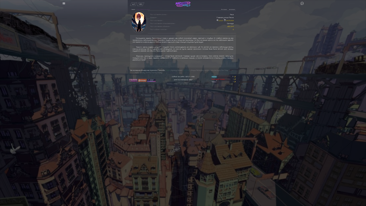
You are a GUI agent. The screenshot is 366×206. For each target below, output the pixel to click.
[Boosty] (142, 80)
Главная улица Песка (225, 17)
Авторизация (232, 9)
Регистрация (224, 9)
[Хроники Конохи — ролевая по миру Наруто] (151, 80)
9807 (190, 80)
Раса (232, 14)
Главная (133, 9)
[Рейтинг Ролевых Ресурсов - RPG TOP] (133, 80)
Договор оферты (194, 83)
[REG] (140, 1)
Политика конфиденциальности (177, 83)
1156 (192, 77)
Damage (230, 23)
